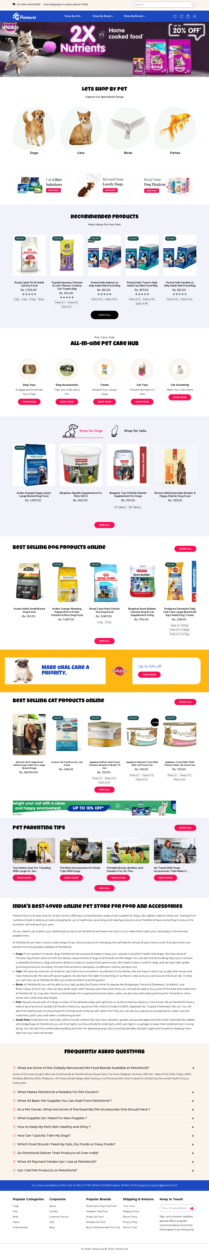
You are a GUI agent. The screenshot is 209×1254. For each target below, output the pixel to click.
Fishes (175, 153)
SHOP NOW (149, 674)
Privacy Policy (130, 1222)
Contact (53, 1211)
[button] (188, 16)
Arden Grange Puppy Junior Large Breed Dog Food (34, 495)
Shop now (29, 401)
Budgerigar (132, 984)
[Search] (193, 4)
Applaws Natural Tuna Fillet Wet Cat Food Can (142, 764)
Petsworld (121, 1248)
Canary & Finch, (32, 989)
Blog (51, 1227)
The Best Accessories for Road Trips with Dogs (80, 869)
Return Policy (130, 1216)
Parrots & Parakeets (152, 984)
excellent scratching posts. (89, 980)
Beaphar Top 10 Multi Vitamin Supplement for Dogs (128, 495)
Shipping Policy (131, 1211)
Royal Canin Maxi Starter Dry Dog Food (104, 610)
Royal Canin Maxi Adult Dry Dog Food (29, 284)
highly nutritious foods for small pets (91, 1024)
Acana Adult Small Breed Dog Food (29, 610)
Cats (81, 153)
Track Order (129, 1206)
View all (104, 315)
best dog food (29, 958)
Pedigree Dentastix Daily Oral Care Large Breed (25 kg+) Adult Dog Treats (179, 612)
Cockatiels (171, 984)
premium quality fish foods (48, 1006)
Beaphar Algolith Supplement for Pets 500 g (81, 495)
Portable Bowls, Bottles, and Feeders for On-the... (125, 869)
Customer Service (59, 1216)
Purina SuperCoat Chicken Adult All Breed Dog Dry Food (180, 285)
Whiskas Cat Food (95, 1222)
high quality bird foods (83, 984)
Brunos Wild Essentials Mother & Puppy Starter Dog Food (175, 495)
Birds (128, 153)
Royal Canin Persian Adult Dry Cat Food (105, 284)
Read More (24, 877)
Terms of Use (130, 1227)
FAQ (51, 1222)
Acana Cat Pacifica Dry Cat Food (66, 764)
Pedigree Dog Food (97, 1211)
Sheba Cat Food (94, 1216)
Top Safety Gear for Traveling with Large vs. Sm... (32, 869)
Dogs (34, 153)
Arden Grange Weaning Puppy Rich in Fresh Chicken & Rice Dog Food (67, 612)
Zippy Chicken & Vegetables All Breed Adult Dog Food (66, 285)
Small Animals (20, 1227)
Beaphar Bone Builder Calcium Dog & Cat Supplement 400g (142, 612)
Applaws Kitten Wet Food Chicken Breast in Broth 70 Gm (104, 765)
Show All (185, 548)
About (52, 1206)
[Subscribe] (191, 1208)
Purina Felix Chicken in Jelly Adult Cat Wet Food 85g (142, 285)
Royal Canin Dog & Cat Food (101, 1206)
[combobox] (164, 4)
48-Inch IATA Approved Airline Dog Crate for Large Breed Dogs (29, 765)
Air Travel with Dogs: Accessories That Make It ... (171, 869)
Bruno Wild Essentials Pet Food (103, 1227)
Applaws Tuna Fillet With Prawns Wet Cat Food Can (179, 764)
